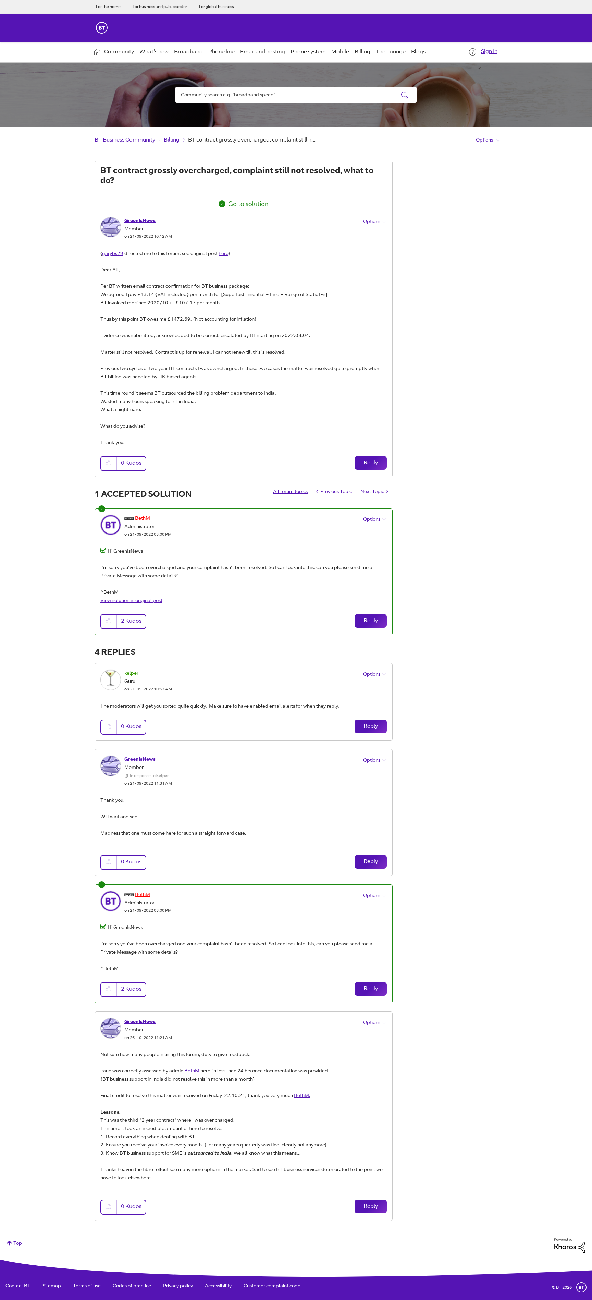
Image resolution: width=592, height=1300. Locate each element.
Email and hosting (262, 52)
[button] (109, 463)
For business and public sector (160, 7)
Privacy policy (178, 1286)
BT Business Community (125, 140)
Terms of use (87, 1286)
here (223, 254)
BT (581, 1287)
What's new (154, 52)
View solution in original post (131, 601)
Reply (370, 463)
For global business (216, 7)
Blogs (418, 52)
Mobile (340, 52)
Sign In (489, 51)
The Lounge (391, 52)
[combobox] (296, 95)
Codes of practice (132, 1286)
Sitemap (51, 1286)
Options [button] (484, 140)
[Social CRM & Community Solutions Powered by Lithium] (569, 1245)
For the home (108, 7)
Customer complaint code (272, 1286)
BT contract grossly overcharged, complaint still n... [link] (252, 140)
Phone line (221, 52)
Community (119, 52)
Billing (362, 52)
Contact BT (17, 1286)
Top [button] (17, 1243)
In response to (149, 776)
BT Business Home (102, 28)
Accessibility (218, 1286)
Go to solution (248, 204)
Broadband (188, 52)
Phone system (308, 52)
